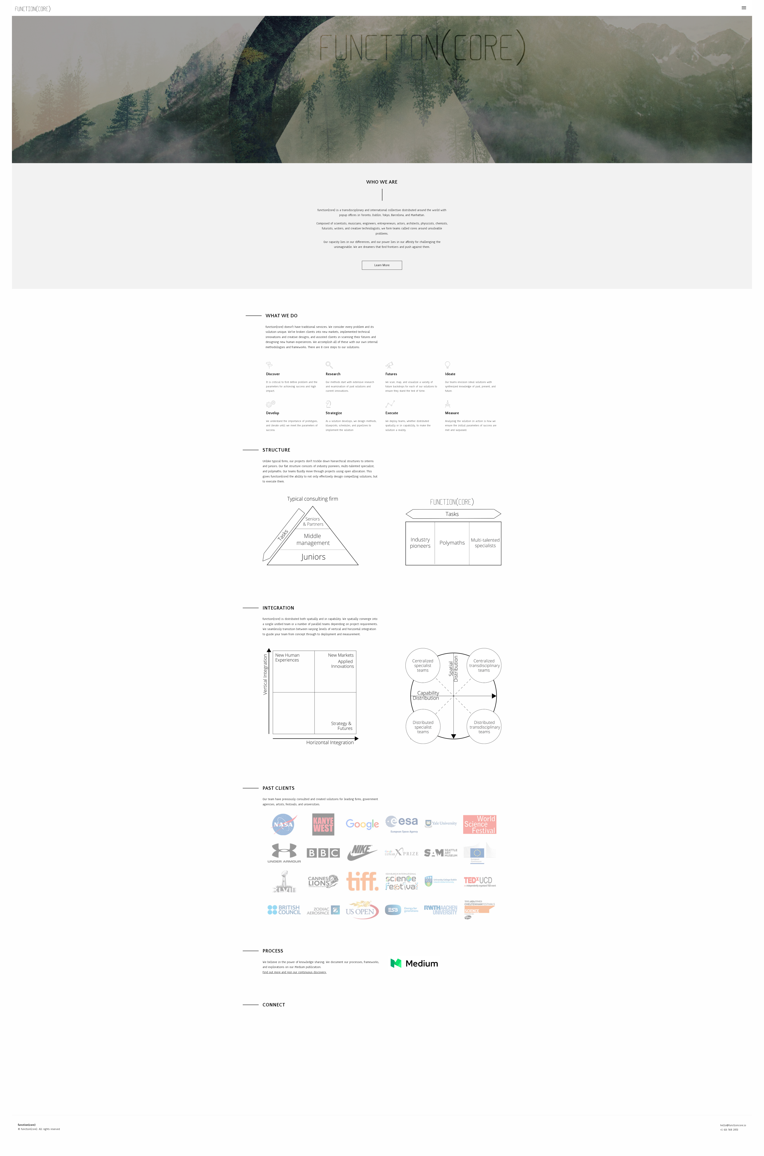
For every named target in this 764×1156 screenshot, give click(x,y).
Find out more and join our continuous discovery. (294, 972)
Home (610, 8)
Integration (682, 8)
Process (725, 8)
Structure (655, 8)
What (636, 8)
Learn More (382, 265)
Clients (705, 8)
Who (623, 8)
